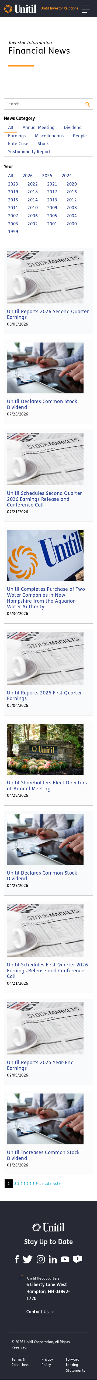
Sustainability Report (29, 151)
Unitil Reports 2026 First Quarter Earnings (44, 696)
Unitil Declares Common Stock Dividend (42, 404)
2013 (52, 199)
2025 (47, 175)
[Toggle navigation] (85, 8)
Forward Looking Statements (75, 1364)
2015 (13, 199)
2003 (13, 223)
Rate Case (18, 143)
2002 (32, 223)
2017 (52, 191)
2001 (52, 223)
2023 (13, 184)
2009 (52, 207)
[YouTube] (65, 1261)
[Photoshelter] (77, 1261)
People (80, 135)
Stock (43, 143)
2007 (13, 215)
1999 (13, 231)
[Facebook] (17, 1261)
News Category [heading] (19, 118)
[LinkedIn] (53, 1261)
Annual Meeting (39, 127)
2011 (13, 207)
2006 (32, 215)
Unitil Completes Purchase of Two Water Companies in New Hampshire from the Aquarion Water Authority (46, 598)
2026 (28, 175)
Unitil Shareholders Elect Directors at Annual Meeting (47, 786)
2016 (72, 191)
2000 (72, 223)
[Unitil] (48, 1226)
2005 (52, 215)
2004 (72, 215)
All (10, 127)
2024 (67, 175)
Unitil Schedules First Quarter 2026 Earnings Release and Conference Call (47, 970)
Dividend (73, 127)
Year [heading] (8, 166)
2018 (32, 191)
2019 (13, 191)
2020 (72, 184)
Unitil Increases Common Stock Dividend (43, 1155)
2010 (32, 207)
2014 (32, 199)
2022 (32, 184)
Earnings (17, 135)
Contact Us (37, 1311)
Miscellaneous (49, 135)
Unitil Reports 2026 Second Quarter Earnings (48, 314)
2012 (72, 199)
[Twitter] (28, 1261)
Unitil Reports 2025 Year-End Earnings (40, 1065)
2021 (52, 184)
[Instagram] (41, 1261)
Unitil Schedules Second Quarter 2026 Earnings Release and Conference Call (44, 499)
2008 (72, 207)
